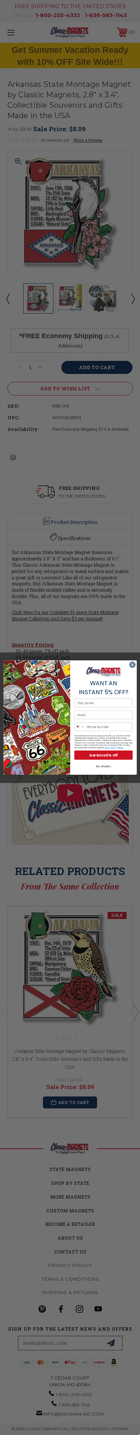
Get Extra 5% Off (103, 755)
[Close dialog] (132, 665)
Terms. (120, 748)
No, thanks (103, 766)
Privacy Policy (110, 748)
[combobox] (80, 727)
